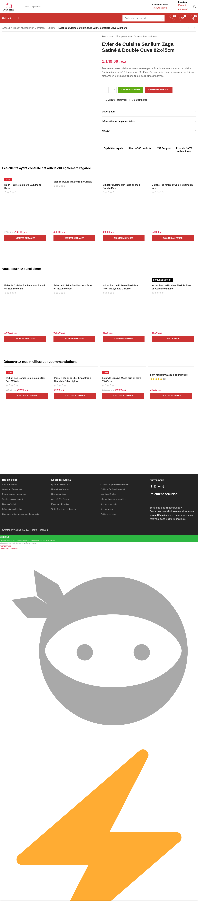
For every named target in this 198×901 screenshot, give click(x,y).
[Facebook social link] (151, 486)
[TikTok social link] (163, 486)
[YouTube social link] (159, 486)
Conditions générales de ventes (114, 484)
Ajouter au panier (130, 90)
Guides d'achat (9, 504)
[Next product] (194, 28)
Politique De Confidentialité (112, 489)
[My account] (194, 6)
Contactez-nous (9, 484)
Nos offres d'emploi (60, 489)
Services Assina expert (12, 499)
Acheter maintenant (159, 90)
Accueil (6, 28)
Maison (41, 28)
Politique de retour (108, 514)
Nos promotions (58, 494)
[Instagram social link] (155, 486)
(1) (164, 379)
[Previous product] (188, 28)
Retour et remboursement (14, 494)
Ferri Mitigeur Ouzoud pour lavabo (169, 375)
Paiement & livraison (60, 504)
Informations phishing (12, 509)
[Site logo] (8, 6)
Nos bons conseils (108, 504)
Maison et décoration (23, 28)
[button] (25, 238)
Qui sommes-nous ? (60, 484)
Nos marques (106, 509)
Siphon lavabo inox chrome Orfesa (72, 181)
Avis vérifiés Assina (60, 499)
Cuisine (52, 28)
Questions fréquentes (12, 489)
